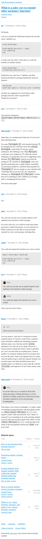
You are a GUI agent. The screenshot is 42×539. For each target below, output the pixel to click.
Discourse (13, 533)
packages (10, 494)
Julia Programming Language (11, 2)
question (3, 463)
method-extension (6, 496)
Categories (11, 524)
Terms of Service (7, 528)
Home (3, 524)
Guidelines (21, 524)
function (3, 17)
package (9, 463)
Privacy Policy (20, 528)
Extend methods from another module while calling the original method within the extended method (10, 473)
